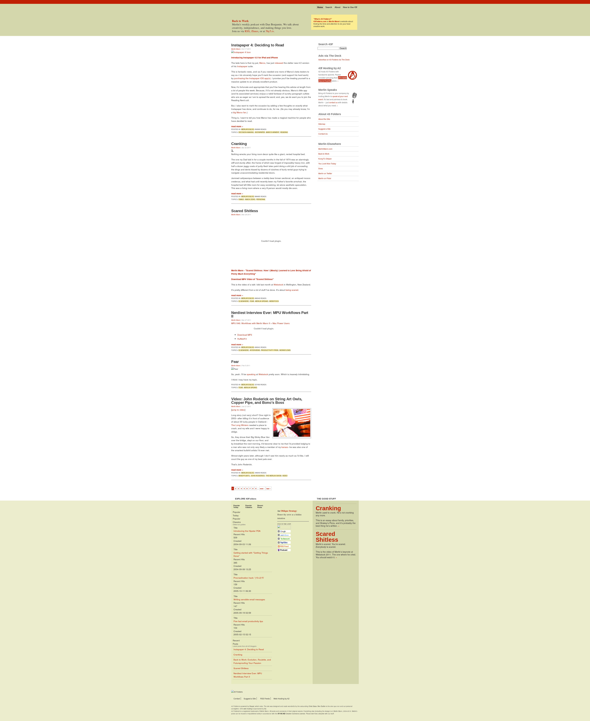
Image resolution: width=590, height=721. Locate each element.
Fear (252, 301)
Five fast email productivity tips (248, 621)
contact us (333, 102)
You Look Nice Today (327, 163)
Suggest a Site (324, 128)
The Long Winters (239, 425)
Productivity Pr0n (269, 350)
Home (320, 7)
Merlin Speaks (261, 301)
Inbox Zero (250, 199)
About (337, 7)
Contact (237, 698)
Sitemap (321, 124)
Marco (262, 62)
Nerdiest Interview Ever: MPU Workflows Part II (269, 314)
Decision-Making (246, 132)
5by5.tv (270, 31)
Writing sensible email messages (249, 599)
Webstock (278, 284)
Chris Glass (313, 706)
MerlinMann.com (325, 148)
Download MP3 (244, 334)
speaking (251, 374)
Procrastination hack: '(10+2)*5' (249, 577)
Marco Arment (272, 132)
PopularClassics (248, 506)
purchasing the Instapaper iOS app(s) (252, 78)
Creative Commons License (291, 714)
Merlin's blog (247, 129)
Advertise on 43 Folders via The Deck (334, 59)
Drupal (252, 706)
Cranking (239, 144)
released (279, 62)
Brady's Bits (244, 476)
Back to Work (323, 153)
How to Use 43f (350, 7)
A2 (265, 709)
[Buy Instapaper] (241, 52)
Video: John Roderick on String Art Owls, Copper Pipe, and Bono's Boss (266, 401)
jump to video (238, 409)
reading (284, 132)
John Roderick (258, 476)
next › (262, 489)
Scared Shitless (244, 211)
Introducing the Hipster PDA (247, 530)
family (241, 199)
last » (268, 489)
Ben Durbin (322, 706)
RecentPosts (260, 506)
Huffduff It (242, 338)
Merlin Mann (235, 49)
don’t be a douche (317, 714)
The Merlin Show (273, 476)
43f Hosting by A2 (329, 68)
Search (328, 7)
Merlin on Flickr (324, 178)
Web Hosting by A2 (281, 698)
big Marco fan (239, 112)
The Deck (335, 55)
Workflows (285, 350)
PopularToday (236, 506)
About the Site (324, 119)
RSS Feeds (265, 698)
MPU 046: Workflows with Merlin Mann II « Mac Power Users (260, 323)
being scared (292, 289)
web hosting (248, 709)
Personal (260, 199)
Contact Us (323, 133)
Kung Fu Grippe (325, 158)
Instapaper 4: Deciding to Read (257, 45)
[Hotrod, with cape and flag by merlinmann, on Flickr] (291, 435)
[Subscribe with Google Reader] (284, 532)
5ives (320, 168)
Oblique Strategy (289, 510)
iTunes (254, 31)
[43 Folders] (240, 6)
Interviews (255, 350)
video (284, 476)
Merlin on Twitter (325, 173)
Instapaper (242, 66)
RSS (247, 31)
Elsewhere (243, 301)
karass (284, 447)
